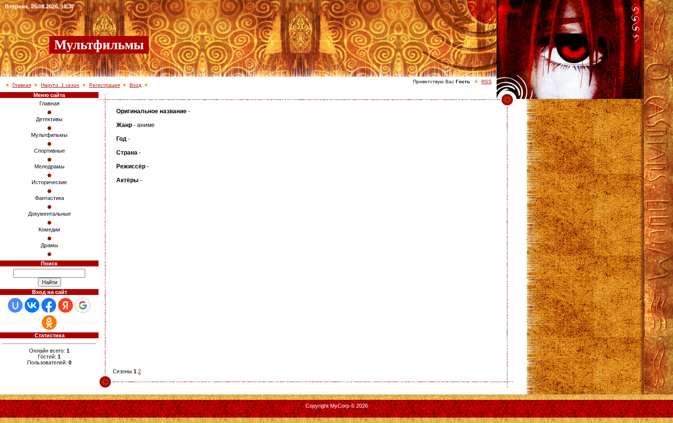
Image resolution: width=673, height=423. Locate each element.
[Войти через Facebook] (48, 305)
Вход (135, 85)
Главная (21, 85)
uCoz (336, 412)
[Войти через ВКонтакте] (32, 305)
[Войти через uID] (15, 305)
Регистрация (104, 85)
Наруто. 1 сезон (60, 85)
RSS (486, 81)
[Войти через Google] (83, 305)
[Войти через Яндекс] (65, 305)
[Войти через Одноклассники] (49, 322)
